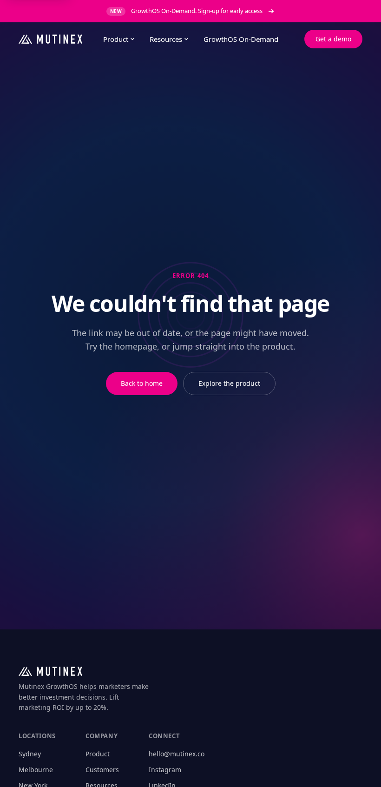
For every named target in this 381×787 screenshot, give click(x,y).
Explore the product (229, 383)
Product (115, 39)
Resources (166, 39)
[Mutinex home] (53, 39)
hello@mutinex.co (176, 753)
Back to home (142, 383)
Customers (102, 769)
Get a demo (333, 38)
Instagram (165, 769)
